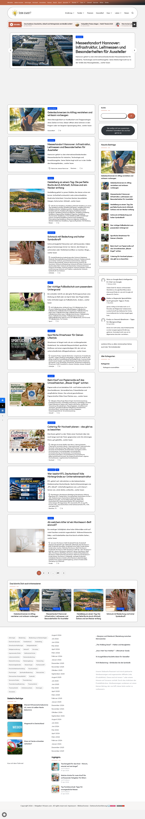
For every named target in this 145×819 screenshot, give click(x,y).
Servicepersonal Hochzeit (75, 456)
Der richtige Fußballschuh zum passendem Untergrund (70, 288)
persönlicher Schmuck (55, 261)
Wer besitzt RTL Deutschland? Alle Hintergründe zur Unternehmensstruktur (69, 475)
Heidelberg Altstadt (72, 206)
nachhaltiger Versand (84, 402)
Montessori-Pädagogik (65, 556)
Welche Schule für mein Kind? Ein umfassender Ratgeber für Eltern (73, 776)
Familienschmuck (85, 259)
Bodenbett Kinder (73, 543)
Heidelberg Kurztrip (84, 207)
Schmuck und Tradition (66, 269)
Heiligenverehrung (14, 649)
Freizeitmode (86, 356)
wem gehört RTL (54, 506)
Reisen (51, 178)
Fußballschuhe (53, 311)
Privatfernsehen (69, 500)
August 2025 (56, 677)
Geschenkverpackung (80, 401)
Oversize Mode (86, 359)
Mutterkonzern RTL (54, 500)
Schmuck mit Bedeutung (63, 264)
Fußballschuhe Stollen (60, 316)
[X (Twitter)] (2, 405)
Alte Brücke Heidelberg (58, 206)
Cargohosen (78, 356)
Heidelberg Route (54, 211)
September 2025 (58, 674)
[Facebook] (2, 400)
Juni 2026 (55, 642)
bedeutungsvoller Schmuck (71, 257)
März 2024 (56, 737)
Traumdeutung (27, 680)
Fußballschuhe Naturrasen (57, 314)
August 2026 (56, 635)
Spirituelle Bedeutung (26, 672)
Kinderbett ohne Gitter (73, 546)
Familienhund (27, 641)
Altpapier (54, 401)
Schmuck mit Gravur (82, 266)
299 (58, 573)
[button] (134, 50)
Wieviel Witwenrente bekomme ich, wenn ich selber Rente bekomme (36, 707)
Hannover (54, 168)
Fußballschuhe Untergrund (75, 316)
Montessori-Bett (61, 550)
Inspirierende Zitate (15, 653)
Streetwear (70, 362)
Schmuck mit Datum (77, 264)
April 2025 (56, 691)
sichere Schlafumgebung (65, 559)
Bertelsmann (55, 494)
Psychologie (12, 672)
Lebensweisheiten (14, 657)
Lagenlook (78, 357)
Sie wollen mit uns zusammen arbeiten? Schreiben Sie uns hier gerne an (118, 130)
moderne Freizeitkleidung (61, 359)
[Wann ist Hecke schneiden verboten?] (14, 747)
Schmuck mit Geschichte (68, 266)
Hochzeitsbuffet (75, 451)
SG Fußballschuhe (75, 317)
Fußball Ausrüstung (60, 309)
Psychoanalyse (33, 668)
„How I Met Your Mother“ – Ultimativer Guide (113, 651)
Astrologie (12, 638)
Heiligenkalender (32, 645)
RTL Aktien (77, 500)
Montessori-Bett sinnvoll (74, 554)
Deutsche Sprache (14, 641)
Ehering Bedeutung (61, 259)
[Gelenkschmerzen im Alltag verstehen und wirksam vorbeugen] (118, 162)
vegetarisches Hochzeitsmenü (68, 458)
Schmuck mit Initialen (55, 267)
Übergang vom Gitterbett (56, 561)
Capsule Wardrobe (67, 356)
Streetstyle (63, 362)
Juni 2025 (55, 684)
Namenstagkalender (15, 664)
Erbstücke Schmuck (73, 259)
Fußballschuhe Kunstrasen (77, 312)
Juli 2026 (55, 639)
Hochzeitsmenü (76, 453)
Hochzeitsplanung (69, 454)
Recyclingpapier (72, 406)
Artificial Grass (67, 307)
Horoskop (35, 649)
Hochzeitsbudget (64, 451)
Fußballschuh (81, 309)
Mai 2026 (55, 646)
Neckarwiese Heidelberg (75, 217)
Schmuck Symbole (67, 267)
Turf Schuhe (64, 319)
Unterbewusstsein (27, 688)
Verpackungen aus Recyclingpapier (70, 409)
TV (57, 469)
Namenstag (39, 661)
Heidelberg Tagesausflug (56, 214)
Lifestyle (51, 232)
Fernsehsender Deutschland (76, 496)
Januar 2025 (56, 702)
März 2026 (56, 653)
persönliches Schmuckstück (71, 261)
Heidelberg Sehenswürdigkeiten (65, 212)
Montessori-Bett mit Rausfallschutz (77, 553)
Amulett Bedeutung (57, 257)
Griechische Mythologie (16, 645)
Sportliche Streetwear (83, 361)
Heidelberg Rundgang (66, 211)
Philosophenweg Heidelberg (57, 219)
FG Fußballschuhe (78, 307)
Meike (109, 298)
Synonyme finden (14, 680)
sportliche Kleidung (69, 361)
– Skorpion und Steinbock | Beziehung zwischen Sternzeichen (113, 637)
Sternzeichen (40, 672)
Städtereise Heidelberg (61, 221)
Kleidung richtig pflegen (66, 357)
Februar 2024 (57, 740)
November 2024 (58, 709)
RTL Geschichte (73, 503)
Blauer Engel (69, 401)
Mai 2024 (55, 730)
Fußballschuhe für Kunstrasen (67, 311)
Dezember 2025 (58, 663)
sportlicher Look (54, 362)
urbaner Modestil (85, 364)
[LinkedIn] (2, 410)
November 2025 (58, 667)
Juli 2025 (55, 681)
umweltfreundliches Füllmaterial (66, 407)
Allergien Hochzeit (56, 445)
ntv (62, 500)
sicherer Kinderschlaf (80, 559)
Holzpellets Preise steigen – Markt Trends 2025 (60, 24)
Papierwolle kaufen (74, 404)
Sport (50, 282)
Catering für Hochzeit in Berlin (58, 446)
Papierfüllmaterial (54, 404)
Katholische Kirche (29, 653)
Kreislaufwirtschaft (55, 402)
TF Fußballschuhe (54, 319)
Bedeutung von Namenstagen (38, 638)
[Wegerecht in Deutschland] (14, 729)
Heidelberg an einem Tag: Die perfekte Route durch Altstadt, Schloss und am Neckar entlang (68, 185)
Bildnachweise (83, 806)
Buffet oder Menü (68, 445)
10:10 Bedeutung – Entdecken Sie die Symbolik (113, 663)
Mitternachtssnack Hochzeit (57, 456)
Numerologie (28, 664)
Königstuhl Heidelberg (61, 217)
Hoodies (51, 357)
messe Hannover (63, 168)
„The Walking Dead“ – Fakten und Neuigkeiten (113, 645)
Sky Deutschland (63, 504)
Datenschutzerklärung (98, 806)
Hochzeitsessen (66, 453)
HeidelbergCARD (74, 216)
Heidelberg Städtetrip (82, 212)
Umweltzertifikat (54, 409)
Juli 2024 (55, 723)
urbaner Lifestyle (73, 364)
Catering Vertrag (60, 448)
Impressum (72, 806)
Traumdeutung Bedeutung (16, 684)
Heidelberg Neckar (54, 209)
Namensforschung (14, 661)
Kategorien (105, 364)
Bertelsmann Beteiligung (67, 494)
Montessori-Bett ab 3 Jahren (68, 551)
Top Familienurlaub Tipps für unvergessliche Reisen (72, 788)
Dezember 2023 (58, 747)
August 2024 (56, 719)
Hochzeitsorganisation (56, 454)
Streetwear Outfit (54, 364)
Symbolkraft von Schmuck (57, 271)
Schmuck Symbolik (79, 267)
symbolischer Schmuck (80, 269)
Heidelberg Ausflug (57, 207)
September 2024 (58, 716)
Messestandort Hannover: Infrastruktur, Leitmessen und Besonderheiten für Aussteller (101, 47)
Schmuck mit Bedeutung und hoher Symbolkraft (66, 238)
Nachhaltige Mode (74, 359)
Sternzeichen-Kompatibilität (17, 676)
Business (79, 37)
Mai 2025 (55, 688)
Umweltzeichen (81, 407)
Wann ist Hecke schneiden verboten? (34, 742)
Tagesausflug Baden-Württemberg (79, 221)
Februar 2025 (57, 698)
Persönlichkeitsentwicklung (17, 668)
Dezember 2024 (58, 705)
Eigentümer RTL (53, 496)
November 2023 (58, 751)
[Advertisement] (72, 85)
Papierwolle (64, 404)
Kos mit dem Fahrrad (15, 763)
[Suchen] (131, 115)
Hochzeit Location (80, 449)
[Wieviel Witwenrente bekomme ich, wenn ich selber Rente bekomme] (14, 711)
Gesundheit (52, 108)
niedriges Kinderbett (79, 556)
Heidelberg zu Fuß (63, 216)
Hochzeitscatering (54, 453)
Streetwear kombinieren (82, 362)
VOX (87, 504)
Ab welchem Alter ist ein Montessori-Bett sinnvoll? (69, 523)
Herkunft (26, 649)
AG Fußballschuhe (56, 307)
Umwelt (51, 376)
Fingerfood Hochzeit (72, 448)
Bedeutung (22, 638)
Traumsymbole (32, 684)
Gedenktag (38, 641)
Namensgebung (28, 661)
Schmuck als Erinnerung (71, 262)
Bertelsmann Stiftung (82, 494)
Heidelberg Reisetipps (79, 209)
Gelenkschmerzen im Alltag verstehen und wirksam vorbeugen (70, 114)
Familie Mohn (63, 496)
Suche (103, 108)
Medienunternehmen (76, 498)
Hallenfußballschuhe (55, 317)
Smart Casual (53, 361)
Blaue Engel (61, 401)
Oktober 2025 (57, 670)
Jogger (56, 357)
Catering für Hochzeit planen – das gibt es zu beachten (70, 428)
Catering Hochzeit (73, 446)
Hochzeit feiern (69, 449)
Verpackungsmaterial (55, 411)
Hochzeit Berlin (59, 449)
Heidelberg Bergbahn (70, 207)
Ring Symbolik (59, 262)
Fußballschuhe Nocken (72, 314)
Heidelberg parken (66, 209)
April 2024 (56, 733)
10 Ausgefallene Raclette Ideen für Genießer (113, 657)
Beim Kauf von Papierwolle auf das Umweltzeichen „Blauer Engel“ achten (68, 381)
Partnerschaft (40, 664)
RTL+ (56, 504)
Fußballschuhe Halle (62, 312)
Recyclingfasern (62, 406)
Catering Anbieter (80, 445)
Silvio (108, 279)
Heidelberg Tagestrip (71, 214)
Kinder (51, 518)
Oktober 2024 (57, 712)
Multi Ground (66, 317)
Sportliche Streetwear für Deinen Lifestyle (65, 336)
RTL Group (81, 503)
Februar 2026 (57, 656)
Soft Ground (86, 317)
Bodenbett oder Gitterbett (63, 545)
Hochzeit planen (54, 451)
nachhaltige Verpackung (68, 402)
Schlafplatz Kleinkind (55, 558)
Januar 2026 (56, 660)
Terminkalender (114, 347)
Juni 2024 (55, 726)
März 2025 (56, 695)
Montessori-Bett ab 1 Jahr (75, 550)
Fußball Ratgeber (71, 309)
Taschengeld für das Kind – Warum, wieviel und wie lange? (74, 765)
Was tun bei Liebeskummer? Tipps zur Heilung (100, 24)
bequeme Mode (56, 356)
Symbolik (32, 676)
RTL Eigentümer (62, 503)
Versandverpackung (69, 411)
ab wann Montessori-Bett (59, 543)
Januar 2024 (56, 744)
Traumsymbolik (13, 688)
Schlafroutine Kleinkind (69, 558)
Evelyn (109, 319)
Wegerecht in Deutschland (34, 723)
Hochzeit (51, 422)
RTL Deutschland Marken (64, 501)
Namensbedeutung (29, 657)
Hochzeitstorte (80, 454)
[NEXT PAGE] (63, 573)
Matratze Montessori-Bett (70, 548)
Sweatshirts (64, 364)
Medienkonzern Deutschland (61, 498)
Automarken (122, 344)
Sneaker (60, 361)
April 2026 (56, 649)
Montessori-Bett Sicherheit (57, 554)
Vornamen (12, 691)
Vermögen (39, 688)
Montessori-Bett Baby (59, 553)
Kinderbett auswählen (58, 546)
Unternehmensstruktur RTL (77, 504)
